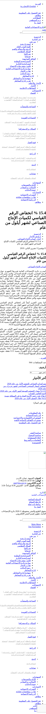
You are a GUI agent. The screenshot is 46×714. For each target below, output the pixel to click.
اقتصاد (33, 93)
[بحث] (21, 32)
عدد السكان (32, 133)
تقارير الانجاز (25, 71)
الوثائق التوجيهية (29, 59)
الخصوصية (36, 442)
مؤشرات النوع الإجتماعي (12, 136)
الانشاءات (9, 111)
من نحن (32, 42)
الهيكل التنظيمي (24, 51)
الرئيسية (37, 37)
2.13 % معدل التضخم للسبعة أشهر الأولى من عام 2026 (23, 391)
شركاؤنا (27, 54)
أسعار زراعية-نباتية (9, 158)
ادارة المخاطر (28, 76)
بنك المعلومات (35, 413)
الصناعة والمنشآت (28, 106)
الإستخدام (12, 147)
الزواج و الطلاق (21, 133)
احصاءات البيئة (31, 169)
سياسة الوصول (34, 435)
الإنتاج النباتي (20, 158)
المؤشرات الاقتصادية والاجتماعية (27, 418)
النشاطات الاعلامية (28, 88)
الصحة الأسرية (30, 138)
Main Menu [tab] (36, 524)
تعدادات (32, 174)
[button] (44, 30)
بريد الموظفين (35, 20)
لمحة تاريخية (25, 44)
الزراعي (20, 178)
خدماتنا (28, 56)
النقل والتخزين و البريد (23, 113)
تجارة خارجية (32, 98)
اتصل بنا (37, 23)
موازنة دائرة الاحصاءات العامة (18, 69)
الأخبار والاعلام (35, 83)
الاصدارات (36, 192)
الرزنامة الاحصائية (33, 415)
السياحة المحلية (17, 100)
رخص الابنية (11, 113)
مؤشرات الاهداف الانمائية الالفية (27, 420)
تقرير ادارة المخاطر (22, 81)
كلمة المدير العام (24, 47)
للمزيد (43, 358)
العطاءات (37, 18)
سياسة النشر (35, 433)
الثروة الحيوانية (31, 158)
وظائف (38, 15)
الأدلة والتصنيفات (28, 185)
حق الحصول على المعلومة (30, 13)
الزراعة (33, 154)
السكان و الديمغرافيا (27, 129)
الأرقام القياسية (22, 125)
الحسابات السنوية (30, 122)
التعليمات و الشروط (32, 440)
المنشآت (14, 178)
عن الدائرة (36, 39)
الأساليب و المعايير (28, 187)
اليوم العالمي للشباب (37, 393)
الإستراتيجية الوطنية (22, 61)
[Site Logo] (35, 27)
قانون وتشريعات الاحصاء (20, 66)
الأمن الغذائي (8, 98)
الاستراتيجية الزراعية (17, 160)
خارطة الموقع (35, 502)
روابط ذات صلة (34, 504)
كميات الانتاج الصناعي (37, 267)
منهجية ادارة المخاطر (22, 78)
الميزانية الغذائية (31, 160)
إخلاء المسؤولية (34, 438)
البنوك (3, 111)
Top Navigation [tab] (34, 527)
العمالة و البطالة (30, 147)
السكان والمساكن (30, 178)
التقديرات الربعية (17, 122)
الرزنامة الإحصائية (28, 200)
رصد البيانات (25, 73)
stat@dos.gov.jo (19, 483)
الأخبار (33, 86)
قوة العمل (31, 142)
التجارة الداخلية (31, 111)
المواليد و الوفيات (9, 133)
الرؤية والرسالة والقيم (21, 49)
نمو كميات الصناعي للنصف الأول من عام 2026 (26, 384)
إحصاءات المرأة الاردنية (28, 136)
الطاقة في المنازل (30, 100)
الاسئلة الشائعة (34, 499)
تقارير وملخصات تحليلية (26, 197)
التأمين (33, 113)
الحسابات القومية (28, 118)
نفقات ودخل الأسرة (20, 98)
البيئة (34, 165)
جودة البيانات (30, 190)
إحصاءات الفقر (20, 138)
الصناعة (22, 111)
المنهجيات (37, 182)
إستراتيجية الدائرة (23, 64)
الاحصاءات (36, 91)
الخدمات (16, 111)
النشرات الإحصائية (28, 195)
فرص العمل (20, 147)
